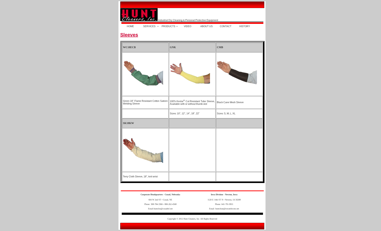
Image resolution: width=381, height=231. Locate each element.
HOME (130, 26)
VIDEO (187, 26)
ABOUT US (206, 26)
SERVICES (149, 26)
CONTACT (225, 26)
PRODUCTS (168, 26)
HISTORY (244, 26)
